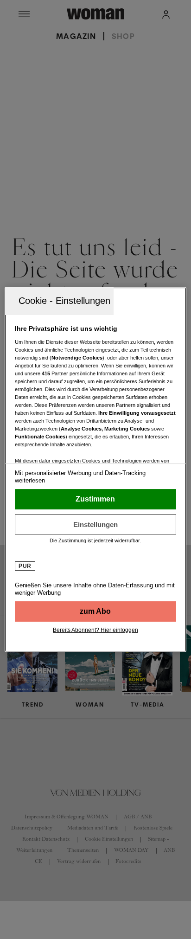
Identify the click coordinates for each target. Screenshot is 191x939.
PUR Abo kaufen (95, 611)
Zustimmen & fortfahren (95, 499)
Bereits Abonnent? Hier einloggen (95, 630)
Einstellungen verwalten (95, 524)
